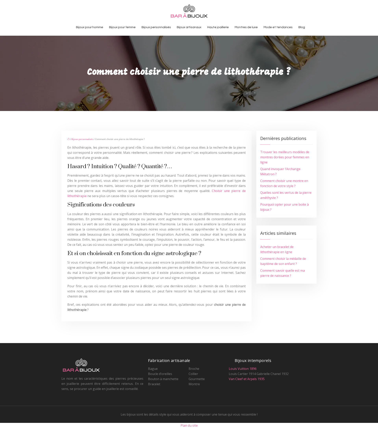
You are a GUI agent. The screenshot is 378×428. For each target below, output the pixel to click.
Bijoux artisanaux (189, 27)
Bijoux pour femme (122, 27)
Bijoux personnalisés (156, 27)
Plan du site (189, 425)
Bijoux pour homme (89, 27)
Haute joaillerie (218, 27)
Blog (301, 27)
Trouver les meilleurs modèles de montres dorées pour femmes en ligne (284, 157)
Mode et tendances (278, 27)
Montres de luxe (246, 27)
